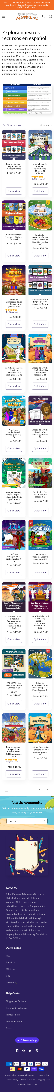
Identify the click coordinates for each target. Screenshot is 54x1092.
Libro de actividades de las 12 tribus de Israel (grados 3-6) (13, 303)
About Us (10, 962)
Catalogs (10, 1028)
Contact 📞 (11, 982)
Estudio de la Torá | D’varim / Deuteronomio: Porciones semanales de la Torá (13, 622)
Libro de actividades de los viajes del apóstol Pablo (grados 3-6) (40, 687)
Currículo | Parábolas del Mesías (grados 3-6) (13, 433)
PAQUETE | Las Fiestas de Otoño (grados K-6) (14, 685)
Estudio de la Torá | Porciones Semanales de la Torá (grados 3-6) (13, 371)
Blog (8, 976)
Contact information (28, 1084)
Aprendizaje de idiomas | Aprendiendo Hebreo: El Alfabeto (40, 168)
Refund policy (43, 1075)
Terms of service (28, 1080)
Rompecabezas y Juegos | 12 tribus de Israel (14, 237)
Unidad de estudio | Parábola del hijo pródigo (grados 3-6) (40, 750)
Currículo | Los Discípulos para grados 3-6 (40, 494)
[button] (3, 16)
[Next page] (47, 789)
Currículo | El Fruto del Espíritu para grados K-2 (40, 557)
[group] (40, 178)
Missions (10, 969)
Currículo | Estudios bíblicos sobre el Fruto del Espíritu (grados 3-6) (40, 239)
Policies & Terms (14, 1021)
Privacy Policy (13, 1014)
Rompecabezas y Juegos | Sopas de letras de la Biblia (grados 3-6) (14, 495)
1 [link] (7, 789)
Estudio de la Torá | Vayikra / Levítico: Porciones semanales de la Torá (40, 622)
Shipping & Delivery (16, 1001)
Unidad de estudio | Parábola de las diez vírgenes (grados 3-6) (40, 371)
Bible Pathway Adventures (23, 1075)
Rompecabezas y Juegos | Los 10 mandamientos (13, 166)
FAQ (8, 955)
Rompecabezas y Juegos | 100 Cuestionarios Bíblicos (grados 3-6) (13, 751)
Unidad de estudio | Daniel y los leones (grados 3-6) (40, 433)
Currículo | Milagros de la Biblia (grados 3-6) (14, 557)
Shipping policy (44, 1080)
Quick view (14, 191)
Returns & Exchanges (16, 1008)
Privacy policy (12, 1080)
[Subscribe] (44, 821)
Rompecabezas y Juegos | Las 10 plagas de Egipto (40, 301)
